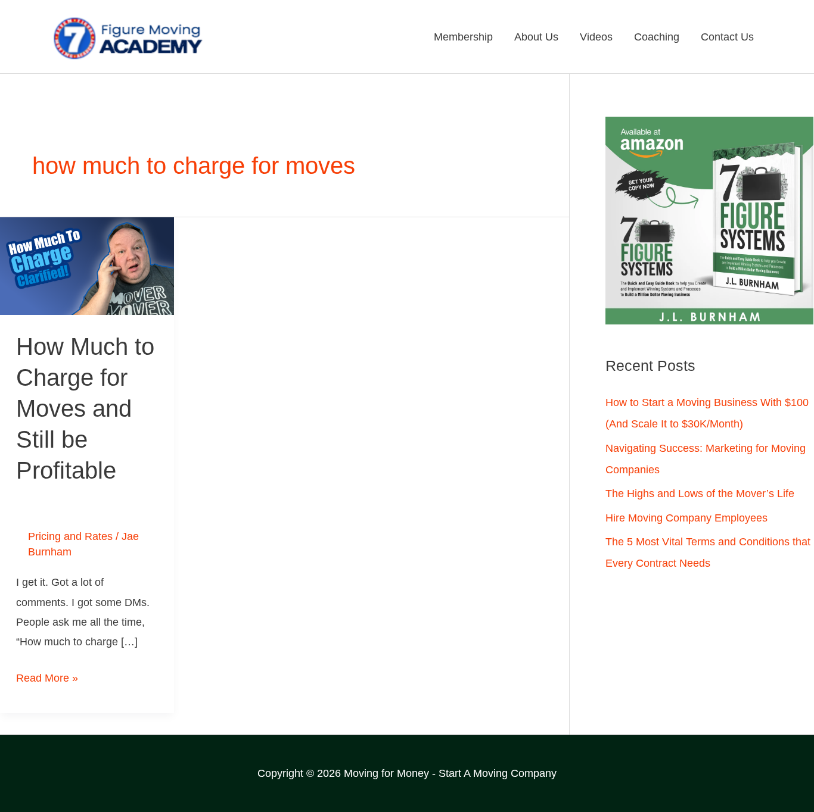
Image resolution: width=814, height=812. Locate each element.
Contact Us (727, 37)
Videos (596, 37)
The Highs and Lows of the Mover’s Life (699, 493)
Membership (463, 37)
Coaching (656, 37)
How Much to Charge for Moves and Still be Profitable (85, 408)
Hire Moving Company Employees (686, 518)
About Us (536, 37)
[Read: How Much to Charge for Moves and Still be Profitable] (87, 265)
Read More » (47, 676)
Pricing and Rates (70, 536)
